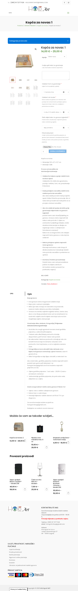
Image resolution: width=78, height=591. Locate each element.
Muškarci (54, 284)
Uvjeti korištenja (14, 549)
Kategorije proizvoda (18, 41)
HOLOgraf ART (45, 588)
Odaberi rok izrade (49, 97)
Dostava (12, 560)
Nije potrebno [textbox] (54, 128)
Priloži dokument (47, 133)
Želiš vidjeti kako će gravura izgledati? (55, 117)
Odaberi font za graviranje (51, 84)
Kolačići (12, 563)
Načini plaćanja (14, 555)
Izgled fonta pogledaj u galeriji (50, 86)
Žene (48, 284)
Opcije (44, 57)
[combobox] (55, 92)
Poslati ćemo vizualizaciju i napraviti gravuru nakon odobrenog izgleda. (54, 121)
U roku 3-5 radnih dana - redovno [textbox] (55, 112)
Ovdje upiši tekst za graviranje (52, 65)
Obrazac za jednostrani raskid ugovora (23, 565)
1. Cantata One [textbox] (54, 92)
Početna (20, 26)
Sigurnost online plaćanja (18, 557)
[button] (35, 49)
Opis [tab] (11, 294)
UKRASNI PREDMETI (30, 26)
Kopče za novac (42, 26)
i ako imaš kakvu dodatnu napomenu (52, 67)
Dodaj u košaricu (57, 151)
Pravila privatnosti (15, 552)
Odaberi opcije (25, 440)
